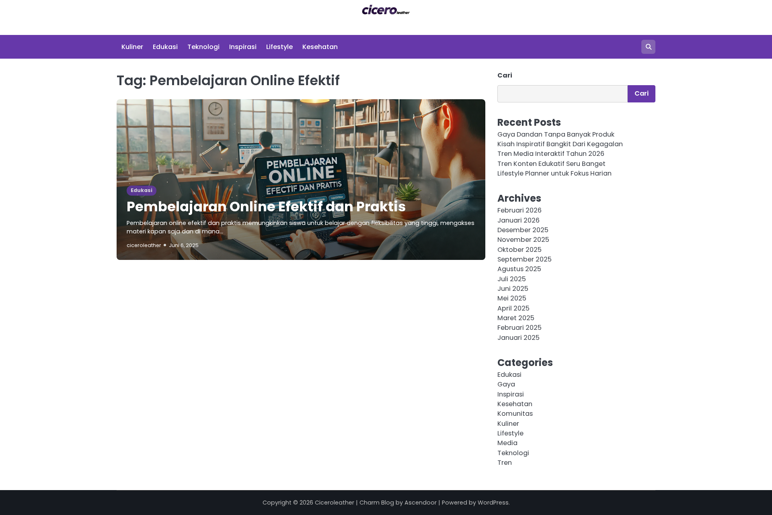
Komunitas (515, 413)
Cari (504, 75)
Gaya (506, 384)
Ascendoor (420, 503)
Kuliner (132, 46)
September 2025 (524, 259)
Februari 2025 (519, 327)
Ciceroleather (334, 503)
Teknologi (203, 46)
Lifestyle (279, 46)
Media (507, 443)
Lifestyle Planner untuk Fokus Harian (554, 173)
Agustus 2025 (519, 269)
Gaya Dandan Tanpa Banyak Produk (555, 134)
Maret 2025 (515, 318)
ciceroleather (144, 245)
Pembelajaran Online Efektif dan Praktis (266, 206)
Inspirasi (243, 46)
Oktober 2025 (519, 249)
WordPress (493, 503)
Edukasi (165, 46)
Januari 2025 (518, 337)
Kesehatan (320, 46)
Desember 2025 (522, 230)
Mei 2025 (511, 298)
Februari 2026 (519, 210)
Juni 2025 (512, 288)
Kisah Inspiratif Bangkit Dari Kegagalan (560, 144)
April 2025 (513, 308)
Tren (504, 462)
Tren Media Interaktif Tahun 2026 (550, 153)
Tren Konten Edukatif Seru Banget (551, 163)
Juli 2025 (511, 279)
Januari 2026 (518, 220)
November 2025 (523, 239)
